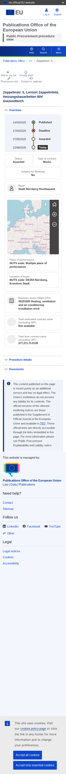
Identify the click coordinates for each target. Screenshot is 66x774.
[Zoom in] (54, 214)
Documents (16, 369)
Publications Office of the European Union (32, 480)
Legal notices (11, 551)
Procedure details (20, 359)
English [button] (57, 14)
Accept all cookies (27, 755)
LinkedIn (12, 526)
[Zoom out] (54, 224)
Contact (8, 502)
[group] (28, 227)
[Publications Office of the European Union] (14, 12)
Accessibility (11, 563)
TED (42, 423)
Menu (59, 52)
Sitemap (8, 508)
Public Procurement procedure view (30, 37)
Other (10, 533)
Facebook (33, 526)
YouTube (55, 526)
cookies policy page (33, 728)
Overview (15, 110)
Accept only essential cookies (35, 765)
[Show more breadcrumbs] (30, 61)
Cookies (8, 557)
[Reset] (54, 204)
